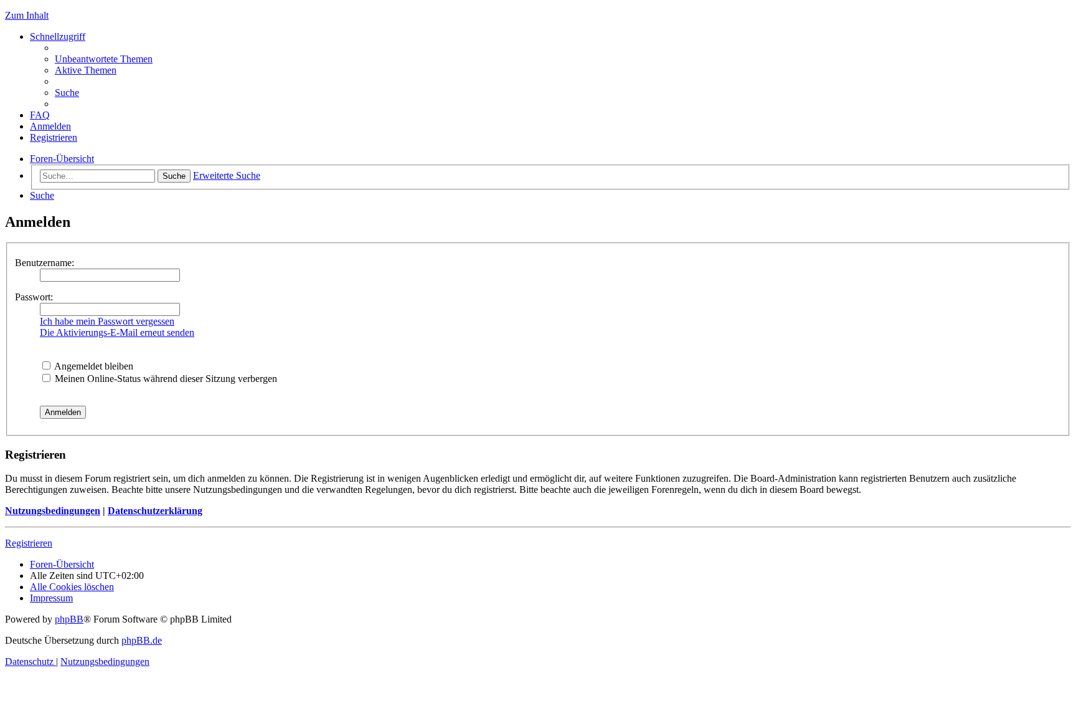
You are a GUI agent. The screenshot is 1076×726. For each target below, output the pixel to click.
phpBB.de (141, 640)
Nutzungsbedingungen (52, 510)
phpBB (69, 619)
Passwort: (34, 297)
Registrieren (28, 543)
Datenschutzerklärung (155, 510)
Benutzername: (44, 262)
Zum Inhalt (27, 15)
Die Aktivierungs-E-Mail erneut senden (117, 332)
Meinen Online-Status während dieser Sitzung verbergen (164, 378)
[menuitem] (104, 59)
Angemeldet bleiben (92, 366)
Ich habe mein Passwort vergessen (107, 321)
